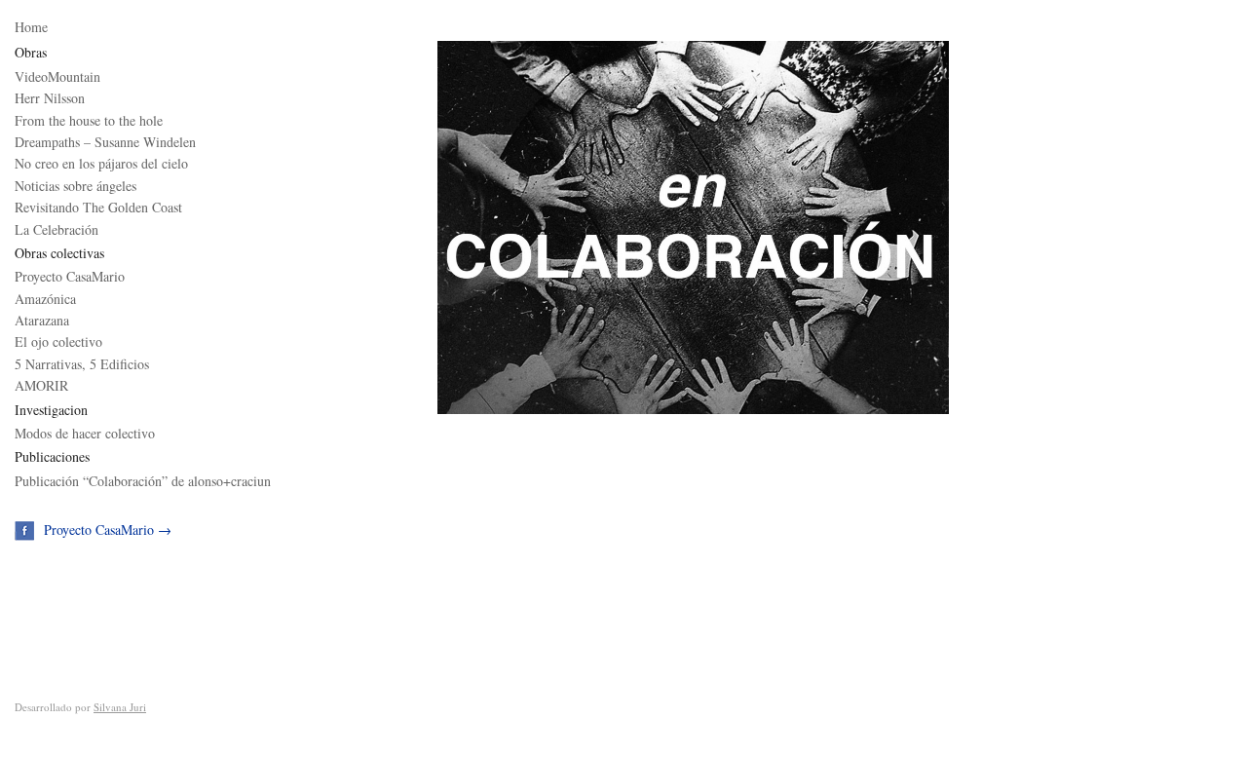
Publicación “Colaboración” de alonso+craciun (143, 481)
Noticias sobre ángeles (75, 185)
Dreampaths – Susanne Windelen (105, 141)
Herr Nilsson (50, 98)
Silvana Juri (120, 707)
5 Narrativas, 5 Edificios (82, 364)
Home (31, 27)
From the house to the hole (89, 120)
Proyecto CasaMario (70, 276)
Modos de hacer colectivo (85, 433)
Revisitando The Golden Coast (98, 207)
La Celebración (56, 229)
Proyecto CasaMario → (107, 529)
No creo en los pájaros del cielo (101, 163)
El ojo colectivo (58, 341)
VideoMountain (57, 76)
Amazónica (45, 298)
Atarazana (42, 320)
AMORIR (41, 385)
